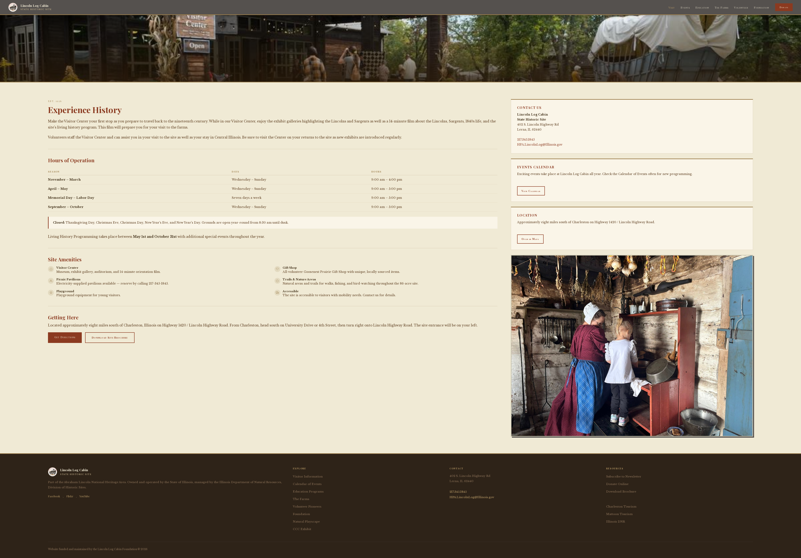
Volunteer (741, 7)
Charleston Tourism (621, 506)
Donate (784, 7)
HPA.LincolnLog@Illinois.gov (539, 144)
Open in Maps (530, 239)
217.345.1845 (526, 139)
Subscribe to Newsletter (623, 476)
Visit (672, 7)
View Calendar (530, 191)
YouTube (84, 496)
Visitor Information (308, 476)
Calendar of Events (307, 484)
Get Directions (64, 337)
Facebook (54, 496)
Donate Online (617, 484)
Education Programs (308, 491)
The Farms (721, 7)
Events (685, 7)
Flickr (69, 496)
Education (702, 7)
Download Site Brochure (110, 337)
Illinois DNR (615, 521)
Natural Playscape (306, 521)
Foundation (761, 7)
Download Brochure (621, 491)
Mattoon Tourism (619, 514)
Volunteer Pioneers (307, 506)
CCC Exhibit (302, 529)
